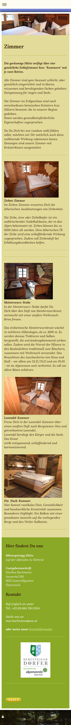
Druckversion (15, 717)
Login (65, 717)
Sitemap (32, 717)
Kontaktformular (40, 629)
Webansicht (61, 721)
